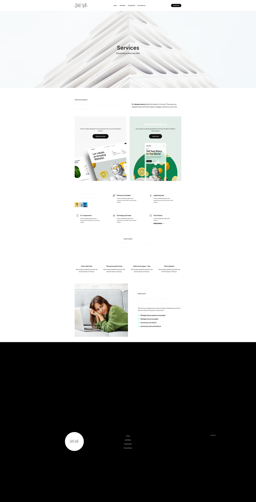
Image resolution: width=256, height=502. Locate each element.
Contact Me (176, 5)
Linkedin (213, 435)
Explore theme (158, 223)
